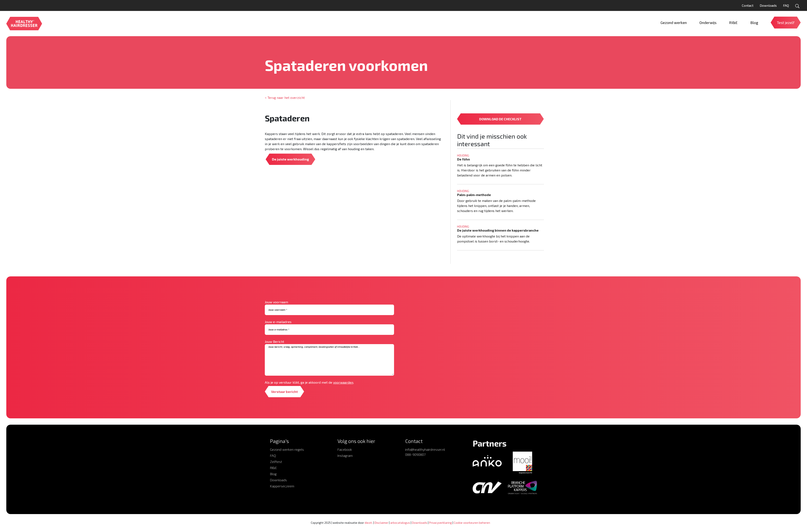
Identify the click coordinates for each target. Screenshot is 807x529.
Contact (747, 5)
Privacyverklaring (440, 522)
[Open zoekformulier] (797, 6)
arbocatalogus (400, 522)
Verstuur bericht (284, 392)
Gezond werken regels (287, 449)
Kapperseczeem (282, 486)
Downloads (768, 5)
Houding (271, 55)
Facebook (345, 449)
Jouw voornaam (276, 302)
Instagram (345, 455)
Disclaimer (381, 522)
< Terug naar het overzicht (285, 97)
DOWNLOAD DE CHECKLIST (500, 119)
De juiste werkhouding (290, 159)
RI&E (273, 468)
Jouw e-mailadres (278, 322)
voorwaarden (343, 382)
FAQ (786, 5)
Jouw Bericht (274, 341)
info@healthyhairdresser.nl (425, 449)
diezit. (369, 522)
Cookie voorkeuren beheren (472, 522)
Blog (273, 474)
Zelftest (276, 462)
